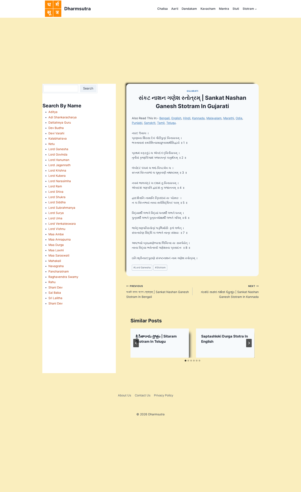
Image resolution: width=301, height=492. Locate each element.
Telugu (171, 123)
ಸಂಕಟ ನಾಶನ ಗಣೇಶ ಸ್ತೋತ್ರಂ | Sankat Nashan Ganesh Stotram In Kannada (230, 292)
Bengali (164, 118)
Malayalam (214, 118)
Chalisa (162, 8)
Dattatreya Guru (59, 122)
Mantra (224, 8)
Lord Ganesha (142, 267)
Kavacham (207, 8)
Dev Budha (56, 128)
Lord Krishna (57, 170)
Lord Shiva (55, 191)
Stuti (236, 8)
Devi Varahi (56, 133)
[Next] (249, 343)
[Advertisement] (150, 43)
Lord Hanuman (58, 160)
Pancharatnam (58, 271)
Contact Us (142, 395)
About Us (124, 395)
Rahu (52, 282)
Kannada (198, 118)
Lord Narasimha (59, 181)
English (176, 118)
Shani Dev (55, 287)
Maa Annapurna (59, 239)
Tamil (161, 123)
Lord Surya (56, 213)
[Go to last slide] (136, 343)
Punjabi (137, 123)
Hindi (186, 118)
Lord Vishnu (56, 229)
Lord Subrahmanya (61, 207)
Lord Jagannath (59, 165)
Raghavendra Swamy (63, 277)
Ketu (51, 144)
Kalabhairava (57, 138)
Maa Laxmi (56, 250)
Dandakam (189, 8)
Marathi (228, 118)
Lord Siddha (57, 202)
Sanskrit (149, 123)
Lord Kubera (57, 175)
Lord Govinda (57, 154)
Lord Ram (55, 186)
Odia (239, 118)
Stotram (160, 267)
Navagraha (56, 266)
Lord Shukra (56, 197)
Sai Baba (54, 292)
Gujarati (192, 91)
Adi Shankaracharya (62, 117)
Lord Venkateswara (62, 223)
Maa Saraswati (58, 255)
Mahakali (54, 261)
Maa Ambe (56, 234)
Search (88, 88)
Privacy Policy (163, 395)
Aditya (52, 112)
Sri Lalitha (55, 298)
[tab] (185, 360)
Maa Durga (56, 245)
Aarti (174, 8)
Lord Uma (55, 218)
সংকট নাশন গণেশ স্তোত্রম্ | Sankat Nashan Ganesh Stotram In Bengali (157, 292)
